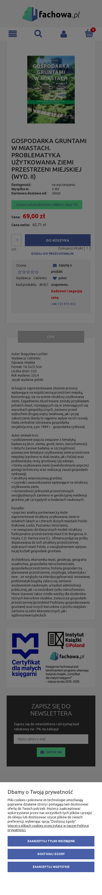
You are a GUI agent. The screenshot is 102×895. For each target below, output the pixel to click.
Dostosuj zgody (51, 853)
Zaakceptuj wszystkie (51, 866)
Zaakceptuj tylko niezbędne (51, 841)
